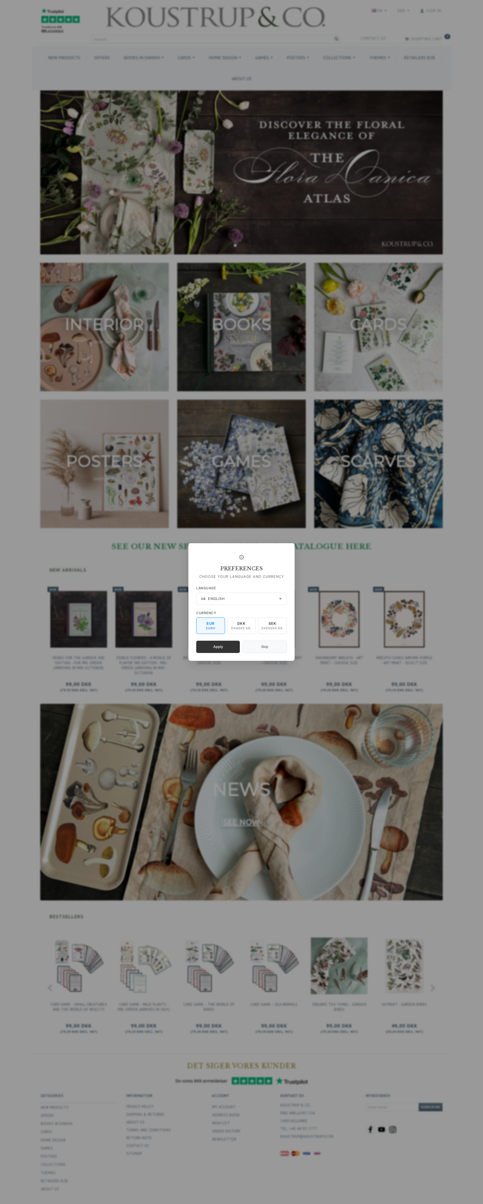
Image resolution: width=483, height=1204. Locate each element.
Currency (206, 613)
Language (206, 588)
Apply (218, 647)
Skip (264, 647)
